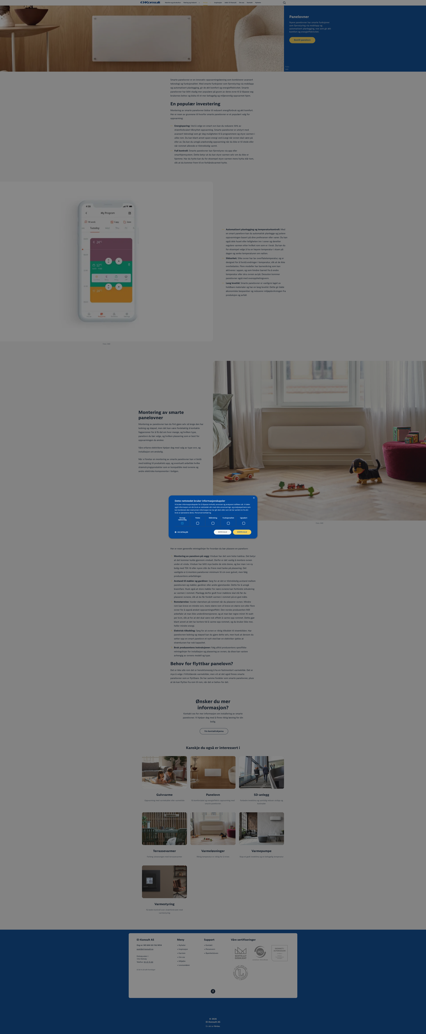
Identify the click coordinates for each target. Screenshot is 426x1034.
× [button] (254, 498)
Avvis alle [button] (222, 532)
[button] (181, 532)
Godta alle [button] (242, 532)
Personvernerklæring (203, 513)
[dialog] (213, 517)
